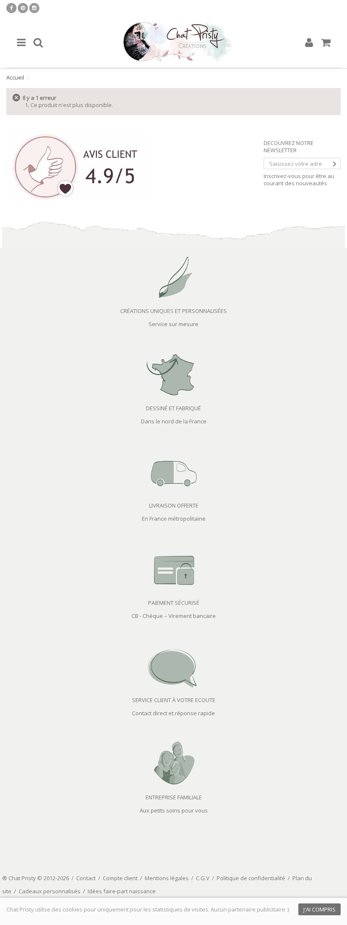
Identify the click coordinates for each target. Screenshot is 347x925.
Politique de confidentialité (251, 878)
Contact (86, 878)
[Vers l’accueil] (173, 42)
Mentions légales (167, 878)
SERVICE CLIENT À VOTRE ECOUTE (173, 700)
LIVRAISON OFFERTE (173, 505)
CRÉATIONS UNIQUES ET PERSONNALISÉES (173, 311)
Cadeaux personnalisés (49, 891)
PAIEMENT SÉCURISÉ (173, 603)
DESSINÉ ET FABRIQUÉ (173, 408)
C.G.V (202, 878)
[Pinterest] (23, 8)
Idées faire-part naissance (122, 891)
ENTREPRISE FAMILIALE (174, 797)
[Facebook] (11, 8)
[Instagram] (34, 8)
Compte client (120, 878)
